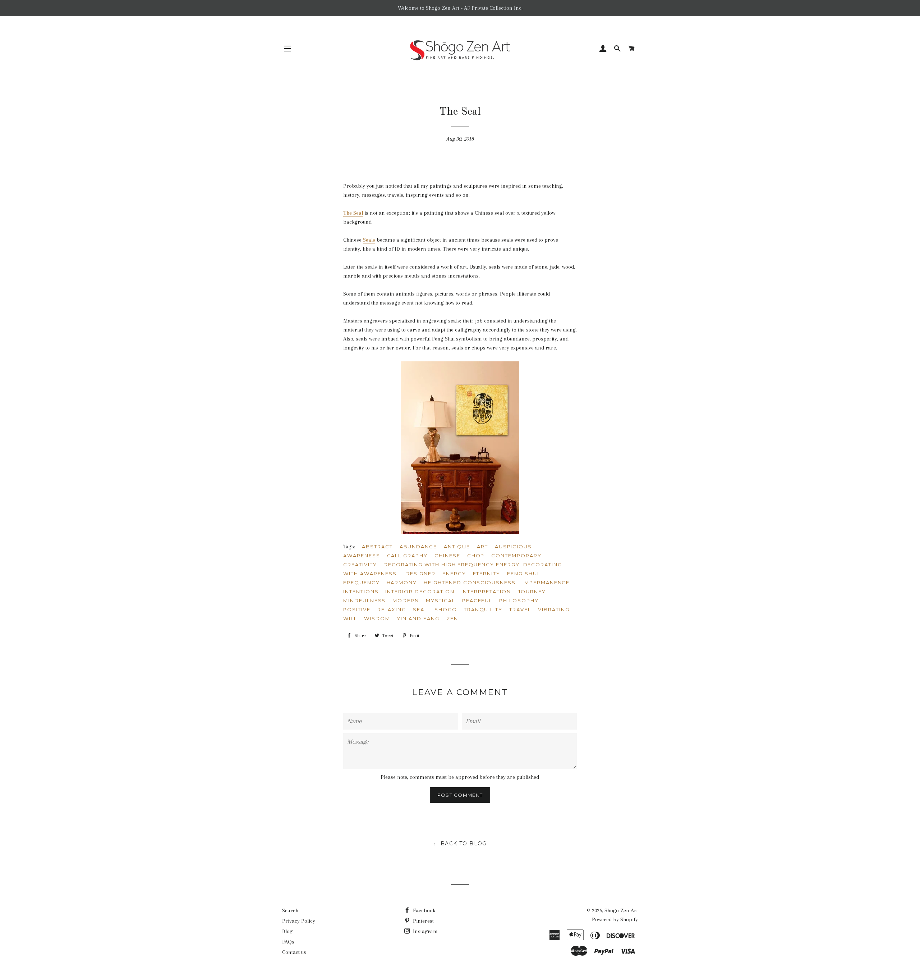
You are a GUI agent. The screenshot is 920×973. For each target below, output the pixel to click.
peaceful (477, 600)
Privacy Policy (298, 921)
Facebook (423, 910)
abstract (377, 546)
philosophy (519, 600)
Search (290, 910)
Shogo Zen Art (621, 910)
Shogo (445, 609)
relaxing (391, 609)
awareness (361, 555)
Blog (287, 931)
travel (520, 609)
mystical (440, 600)
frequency (361, 582)
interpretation (486, 591)
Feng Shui (523, 573)
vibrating (554, 609)
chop (476, 555)
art (482, 546)
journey (532, 591)
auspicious (513, 546)
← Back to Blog (460, 843)
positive (357, 609)
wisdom (377, 618)
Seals (369, 240)
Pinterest (422, 921)
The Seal (353, 213)
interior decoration (419, 591)
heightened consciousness (470, 582)
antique (457, 546)
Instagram (424, 931)
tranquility (483, 609)
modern (405, 600)
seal (420, 609)
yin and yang (418, 618)
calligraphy (407, 555)
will (350, 618)
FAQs (288, 941)
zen (452, 618)
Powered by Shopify (615, 919)
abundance (418, 546)
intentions (361, 591)
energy (454, 573)
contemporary (516, 555)
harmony (402, 582)
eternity (487, 573)
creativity (360, 564)
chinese (447, 555)
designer (420, 573)
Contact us (294, 952)
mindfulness (364, 600)
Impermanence (546, 582)
